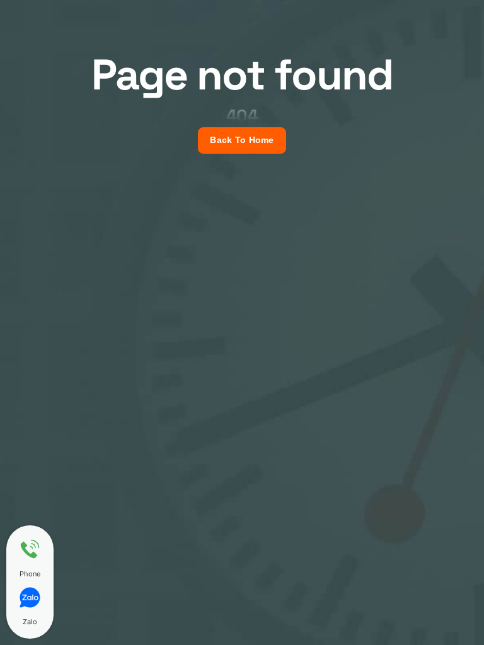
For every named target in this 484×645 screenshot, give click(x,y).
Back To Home (242, 140)
